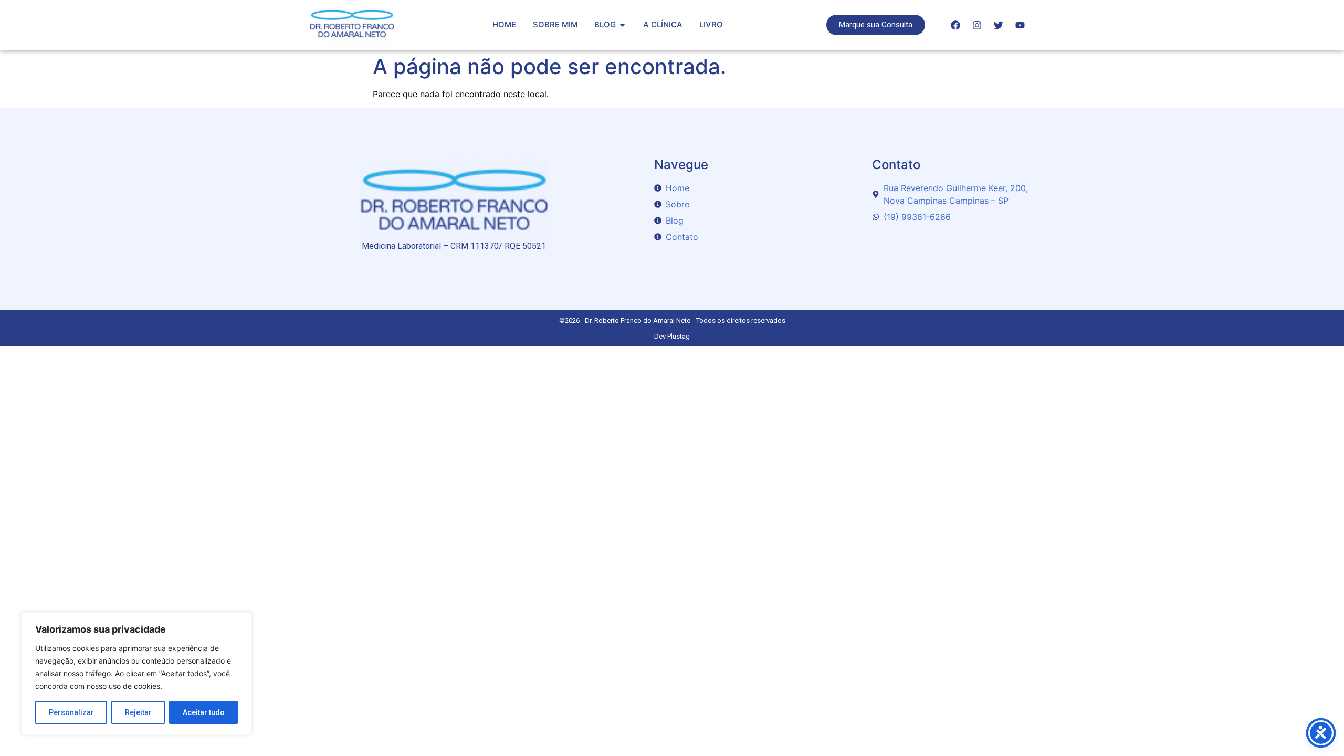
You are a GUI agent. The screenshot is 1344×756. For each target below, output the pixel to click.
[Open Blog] (622, 25)
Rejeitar (138, 712)
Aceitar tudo (204, 712)
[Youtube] (1020, 25)
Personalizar (71, 712)
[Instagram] (977, 25)
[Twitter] (998, 25)
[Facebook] (955, 25)
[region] (136, 673)
